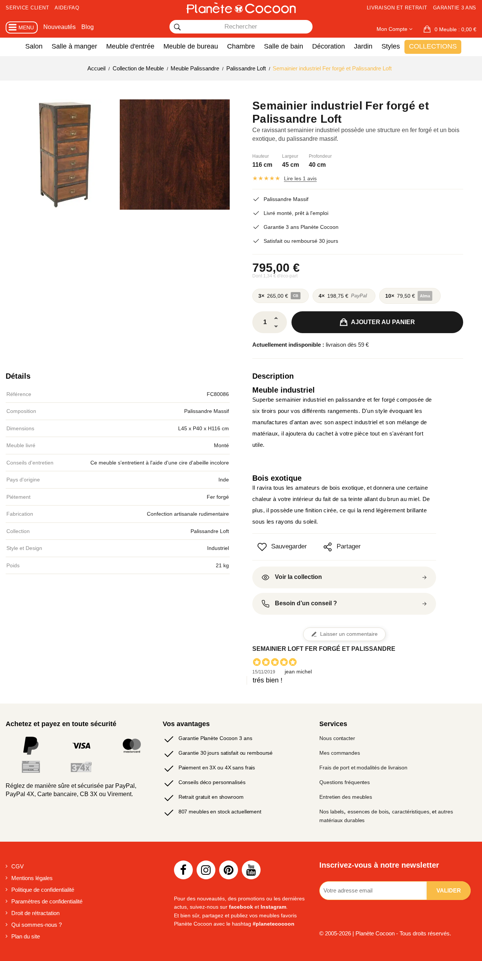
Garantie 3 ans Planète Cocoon (301, 227)
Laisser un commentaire (349, 634)
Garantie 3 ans (454, 8)
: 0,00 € (455, 29)
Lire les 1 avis (300, 178)
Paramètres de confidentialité (46, 901)
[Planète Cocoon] (241, 7)
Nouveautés (59, 27)
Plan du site (25, 936)
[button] (450, 29)
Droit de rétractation (35, 913)
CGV (17, 866)
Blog (87, 27)
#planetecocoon (273, 924)
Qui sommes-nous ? (36, 924)
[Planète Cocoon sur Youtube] (251, 869)
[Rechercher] (177, 27)
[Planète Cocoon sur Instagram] (206, 869)
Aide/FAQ (67, 8)
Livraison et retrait (397, 8)
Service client (27, 8)
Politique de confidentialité (42, 889)
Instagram (273, 907)
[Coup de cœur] (262, 547)
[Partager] (328, 547)
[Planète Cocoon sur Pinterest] (228, 869)
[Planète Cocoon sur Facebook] (183, 869)
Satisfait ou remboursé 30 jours (301, 241)
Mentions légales (32, 878)
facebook (241, 907)
